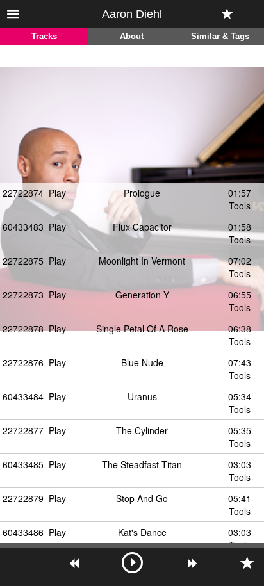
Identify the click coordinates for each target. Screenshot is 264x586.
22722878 (23, 328)
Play (57, 192)
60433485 (23, 464)
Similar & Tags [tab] (220, 36)
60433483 (23, 226)
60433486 (23, 532)
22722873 (23, 294)
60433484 (23, 396)
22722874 (23, 192)
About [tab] (132, 36)
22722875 (23, 260)
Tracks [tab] (44, 36)
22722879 (23, 498)
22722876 (23, 362)
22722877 (23, 430)
